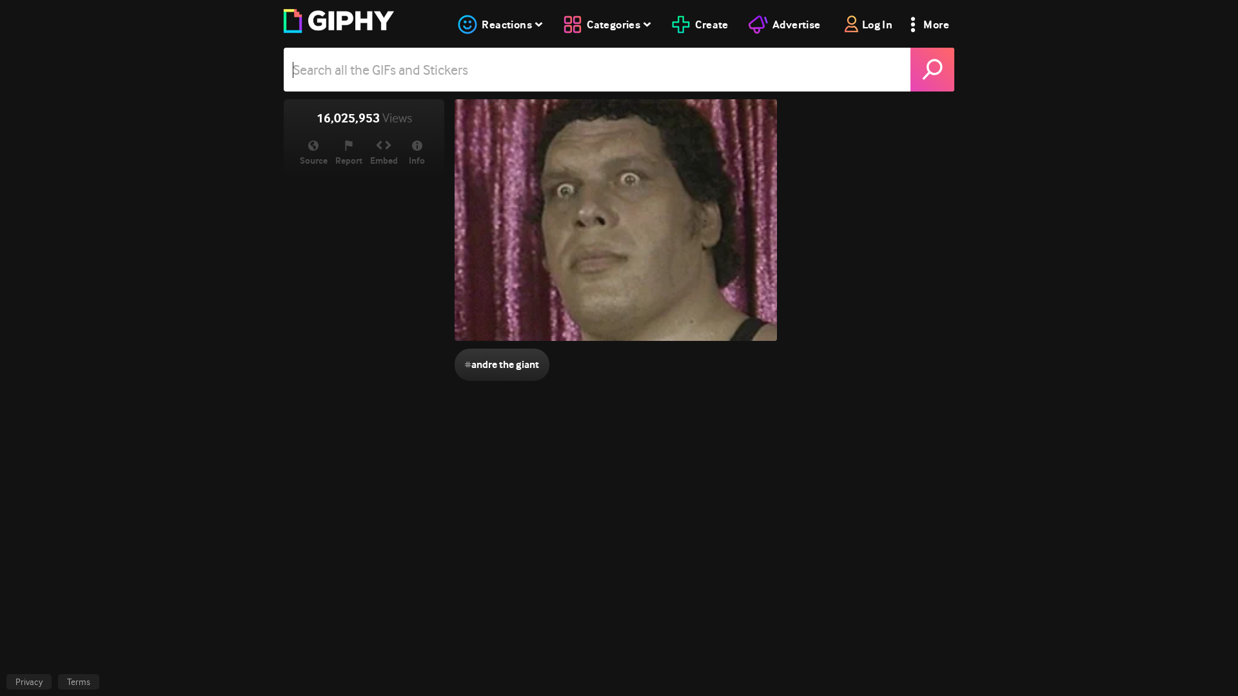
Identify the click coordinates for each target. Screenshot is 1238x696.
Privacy (29, 682)
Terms (78, 682)
